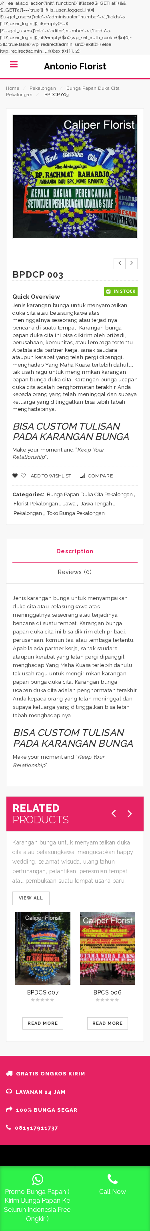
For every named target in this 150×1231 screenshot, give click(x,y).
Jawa (69, 504)
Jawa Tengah (96, 504)
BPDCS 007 (43, 992)
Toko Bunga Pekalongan (76, 513)
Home (12, 88)
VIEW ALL (31, 898)
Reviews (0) (75, 572)
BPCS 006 (108, 992)
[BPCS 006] (107, 948)
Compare (100, 476)
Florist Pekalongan (36, 504)
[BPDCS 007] (42, 948)
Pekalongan (43, 88)
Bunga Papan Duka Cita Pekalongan (90, 494)
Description (75, 551)
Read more (43, 1023)
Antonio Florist (75, 66)
